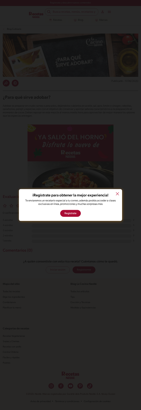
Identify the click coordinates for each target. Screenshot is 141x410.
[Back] (117, 194)
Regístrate (70, 213)
